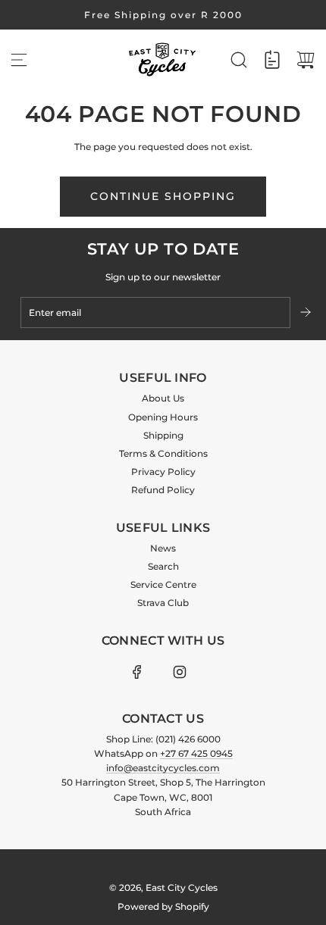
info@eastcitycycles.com (163, 767)
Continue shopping (163, 196)
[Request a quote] (272, 60)
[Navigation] (19, 60)
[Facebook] (137, 672)
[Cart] (305, 60)
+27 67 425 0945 (196, 753)
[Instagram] (179, 672)
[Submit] (307, 312)
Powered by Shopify (163, 906)
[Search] (238, 60)
